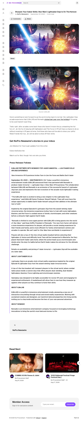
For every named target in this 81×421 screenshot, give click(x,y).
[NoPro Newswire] (11, 13)
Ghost (38, 418)
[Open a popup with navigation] (3, 3)
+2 (66, 380)
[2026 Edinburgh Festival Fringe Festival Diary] (62, 363)
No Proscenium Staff (22, 378)
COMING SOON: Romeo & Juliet (27, 375)
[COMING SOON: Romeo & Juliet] (26, 363)
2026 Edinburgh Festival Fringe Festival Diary (63, 376)
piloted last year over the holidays (56, 119)
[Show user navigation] (77, 3)
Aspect (44, 418)
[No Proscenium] (14, 3)
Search (25, 3)
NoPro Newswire (23, 14)
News (12, 58)
